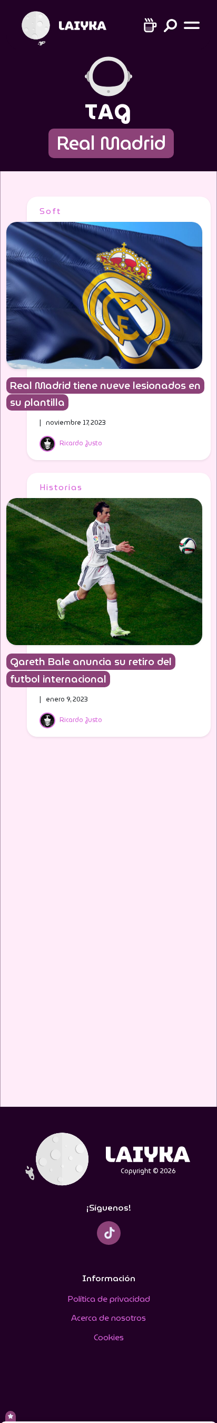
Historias (61, 487)
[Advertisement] (108, 929)
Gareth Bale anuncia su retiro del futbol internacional (91, 670)
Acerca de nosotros (108, 1317)
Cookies (109, 1337)
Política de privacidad (108, 1298)
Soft (50, 211)
